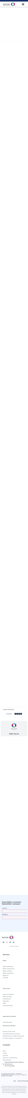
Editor (11, 734)
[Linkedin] (10, 942)
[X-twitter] (6, 942)
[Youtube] (13, 942)
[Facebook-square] (3, 942)
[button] (23, 4)
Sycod (16, 734)
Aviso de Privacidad (23, 1081)
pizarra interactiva (8, 709)
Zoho (14, 1081)
